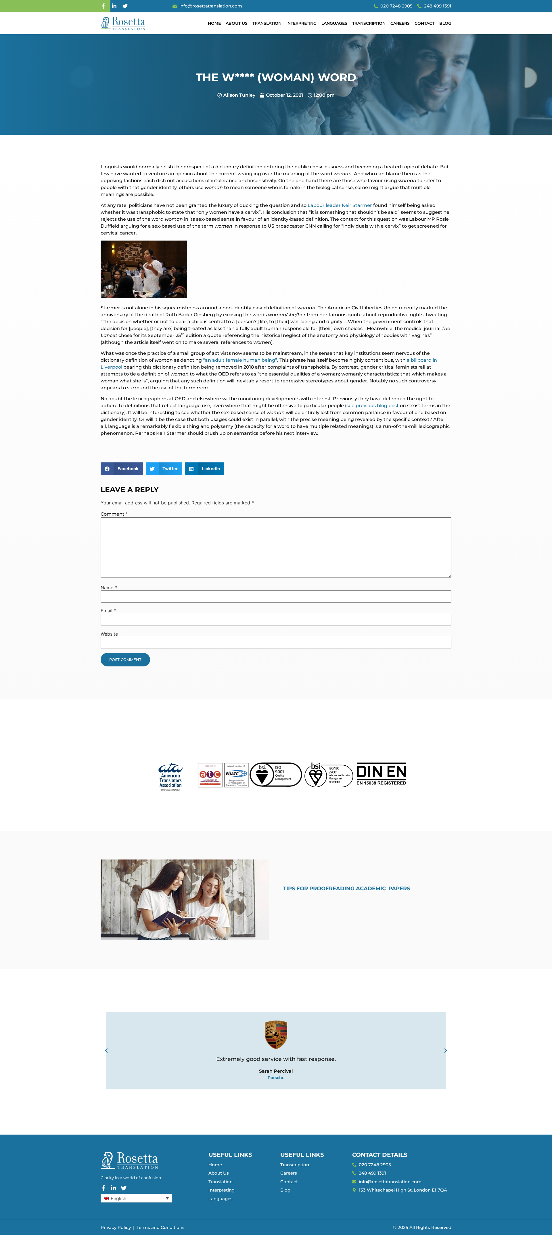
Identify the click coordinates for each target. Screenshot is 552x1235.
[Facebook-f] (103, 6)
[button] (122, 468)
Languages (334, 23)
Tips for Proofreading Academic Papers (346, 888)
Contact (424, 23)
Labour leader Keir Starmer (340, 205)
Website (109, 634)
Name (109, 587)
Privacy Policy (116, 1227)
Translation (266, 23)
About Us (237, 23)
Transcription (369, 23)
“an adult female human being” (240, 360)
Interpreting (301, 23)
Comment (114, 514)
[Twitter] (125, 6)
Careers (400, 23)
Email (108, 610)
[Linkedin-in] (114, 6)
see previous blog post (372, 405)
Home (214, 23)
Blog (445, 23)
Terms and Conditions (161, 1227)
